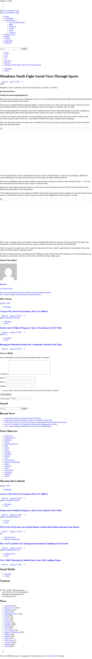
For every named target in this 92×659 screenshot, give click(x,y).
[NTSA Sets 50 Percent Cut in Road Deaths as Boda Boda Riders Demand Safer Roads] (10, 517)
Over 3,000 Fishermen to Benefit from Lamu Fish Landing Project (27, 426)
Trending (9, 18)
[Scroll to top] (0, 658)
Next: (20, 294)
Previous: (25, 292)
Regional (7, 466)
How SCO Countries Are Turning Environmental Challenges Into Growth (30, 424)
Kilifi (11, 25)
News (6, 324)
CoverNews (49, 656)
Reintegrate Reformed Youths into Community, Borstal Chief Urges (31, 344)
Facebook (7, 574)
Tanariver (12, 33)
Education (8, 43)
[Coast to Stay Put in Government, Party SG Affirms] (5, 303)
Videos (6, 476)
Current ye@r (5, 398)
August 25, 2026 (16, 349)
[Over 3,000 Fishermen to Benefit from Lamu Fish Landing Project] (10, 550)
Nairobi (7, 456)
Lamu (11, 31)
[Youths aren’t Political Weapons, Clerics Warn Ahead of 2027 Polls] (10, 318)
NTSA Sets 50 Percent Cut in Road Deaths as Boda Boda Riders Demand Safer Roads (35, 422)
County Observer (10, 20)
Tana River (8, 472)
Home (6, 16)
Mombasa (12, 27)
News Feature (9, 460)
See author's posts (6, 289)
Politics (7, 464)
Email (2, 382)
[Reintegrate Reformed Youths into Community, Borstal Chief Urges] (3, 334)
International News (11, 444)
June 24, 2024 (15, 82)
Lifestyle (7, 39)
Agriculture (8, 41)
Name (3, 378)
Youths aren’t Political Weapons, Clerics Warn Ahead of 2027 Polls (30, 328)
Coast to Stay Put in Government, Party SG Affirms (24, 311)
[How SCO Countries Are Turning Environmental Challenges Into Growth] (1, 533)
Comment (4, 374)
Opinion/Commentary (12, 462)
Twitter (7, 576)
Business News (9, 35)
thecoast (5, 82)
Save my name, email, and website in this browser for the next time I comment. (30, 390)
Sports (6, 71)
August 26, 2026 (16, 316)
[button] (0, 47)
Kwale (11, 29)
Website (3, 386)
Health (6, 37)
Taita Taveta (17, 22)
